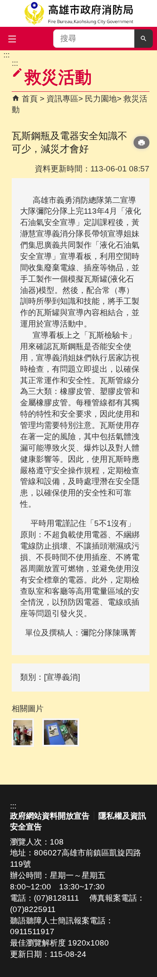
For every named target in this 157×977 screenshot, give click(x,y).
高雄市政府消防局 (78, 13)
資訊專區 (62, 98)
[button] (143, 38)
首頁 (30, 98)
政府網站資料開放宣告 (50, 815)
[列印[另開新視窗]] (141, 142)
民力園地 (101, 98)
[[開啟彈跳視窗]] (23, 732)
